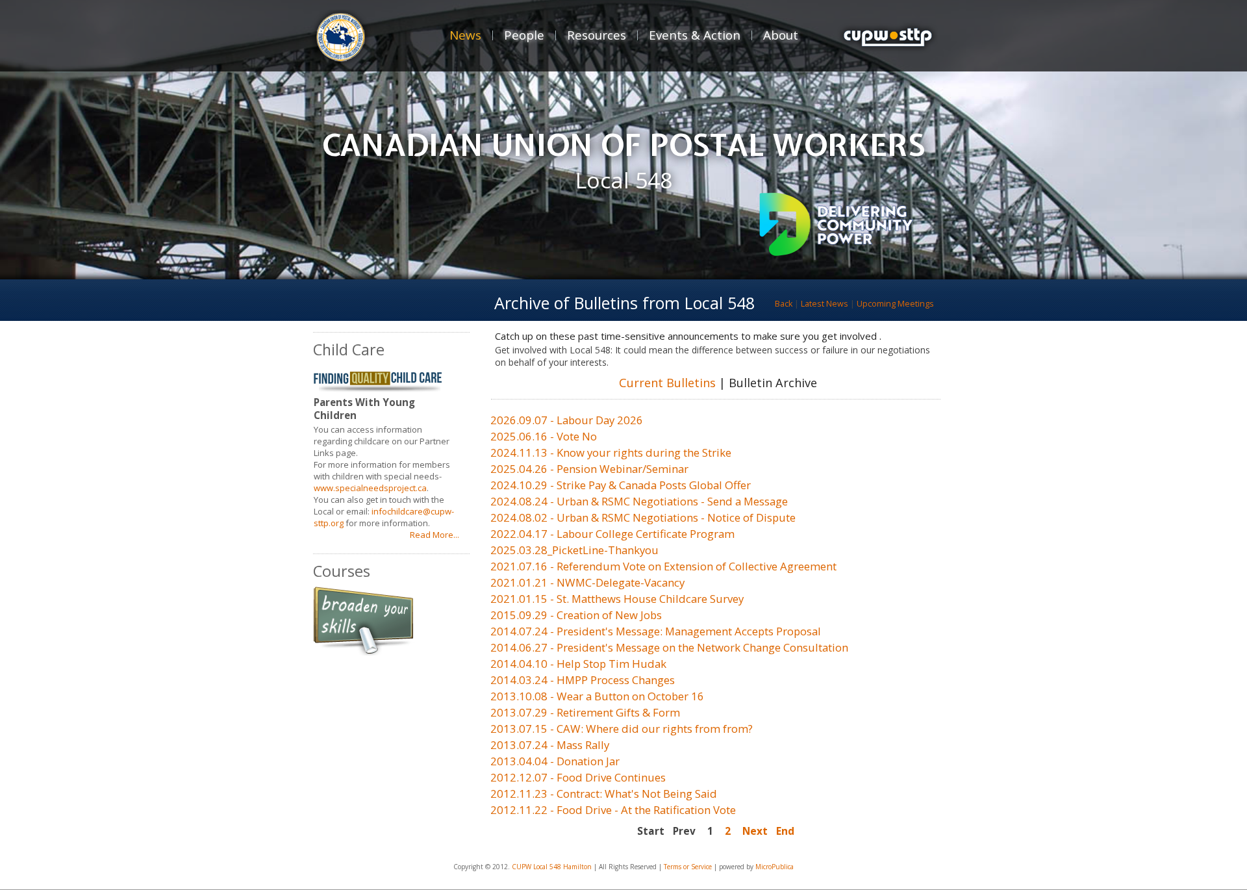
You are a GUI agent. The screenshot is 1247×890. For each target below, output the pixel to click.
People (524, 35)
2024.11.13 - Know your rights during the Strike (610, 452)
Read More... (434, 534)
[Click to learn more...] (836, 253)
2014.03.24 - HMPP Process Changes (582, 679)
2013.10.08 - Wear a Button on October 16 (597, 696)
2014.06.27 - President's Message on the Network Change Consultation (669, 647)
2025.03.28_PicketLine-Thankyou (574, 549)
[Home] (888, 63)
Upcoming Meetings (895, 303)
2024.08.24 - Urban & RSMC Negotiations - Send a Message (639, 501)
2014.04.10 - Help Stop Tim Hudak (578, 663)
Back (783, 303)
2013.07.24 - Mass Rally (549, 744)
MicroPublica (774, 866)
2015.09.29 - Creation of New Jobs (576, 614)
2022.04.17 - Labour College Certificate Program (612, 533)
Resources (596, 35)
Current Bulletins (667, 382)
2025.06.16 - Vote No (543, 436)
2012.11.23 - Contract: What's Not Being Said (603, 793)
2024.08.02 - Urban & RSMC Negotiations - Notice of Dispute (643, 517)
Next (755, 831)
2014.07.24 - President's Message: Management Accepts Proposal (655, 631)
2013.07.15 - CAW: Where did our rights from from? (621, 728)
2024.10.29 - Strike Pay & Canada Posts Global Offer (620, 484)
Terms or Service (688, 866)
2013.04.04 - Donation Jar (555, 761)
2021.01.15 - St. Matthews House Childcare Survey (617, 598)
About (780, 35)
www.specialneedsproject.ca (370, 488)
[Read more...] (371, 651)
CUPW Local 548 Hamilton (552, 866)
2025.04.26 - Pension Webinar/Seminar (589, 468)
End (785, 831)
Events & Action (694, 35)
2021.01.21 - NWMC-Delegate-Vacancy (587, 582)
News (465, 35)
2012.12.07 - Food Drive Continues (578, 777)
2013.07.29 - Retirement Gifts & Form (585, 712)
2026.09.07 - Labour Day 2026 (566, 420)
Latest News (824, 303)
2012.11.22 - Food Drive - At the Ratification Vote (613, 809)
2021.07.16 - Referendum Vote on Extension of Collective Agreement (663, 566)
